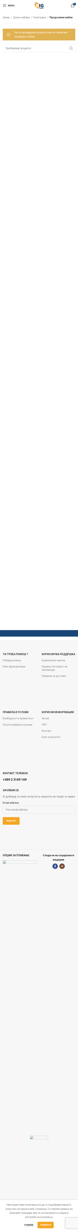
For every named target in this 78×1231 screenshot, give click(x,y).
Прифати (45, 1225)
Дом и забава (21, 17)
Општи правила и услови (17, 724)
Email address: (11, 802)
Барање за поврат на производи (54, 668)
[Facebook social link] (55, 866)
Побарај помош (12, 660)
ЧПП (44, 724)
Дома (6, 17)
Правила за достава (54, 675)
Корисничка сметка (53, 660)
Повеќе (28, 1225)
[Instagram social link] (62, 866)
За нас (45, 718)
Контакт (47, 730)
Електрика (39, 17)
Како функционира (14, 666)
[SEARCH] (71, 48)
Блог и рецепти (51, 737)
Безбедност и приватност (18, 718)
